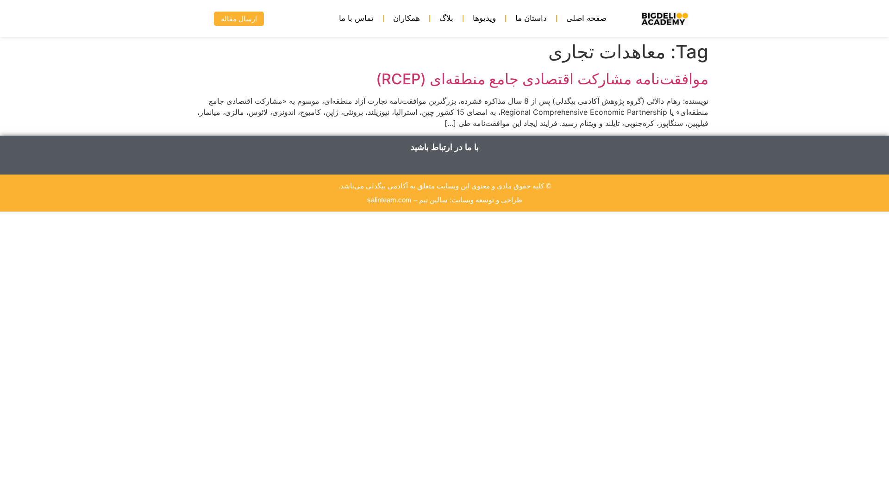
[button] (192, 18)
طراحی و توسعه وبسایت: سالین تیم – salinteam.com (444, 200)
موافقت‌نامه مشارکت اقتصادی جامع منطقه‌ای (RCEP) (542, 79)
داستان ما (531, 18)
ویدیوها (484, 18)
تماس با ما (356, 18)
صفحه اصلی (586, 18)
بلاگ (446, 18)
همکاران (406, 18)
